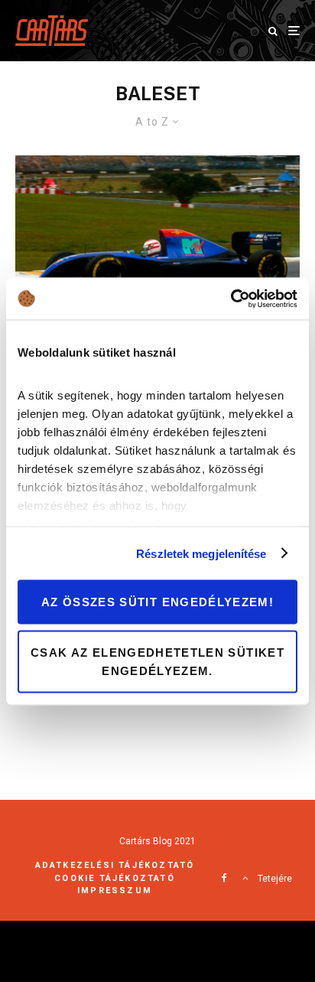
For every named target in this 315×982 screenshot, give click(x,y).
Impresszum (114, 891)
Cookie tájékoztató (114, 878)
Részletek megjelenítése (201, 553)
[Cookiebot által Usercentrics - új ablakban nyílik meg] (230, 298)
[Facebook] (224, 877)
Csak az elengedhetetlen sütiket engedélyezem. (157, 661)
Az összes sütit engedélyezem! (157, 601)
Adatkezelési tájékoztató (115, 865)
